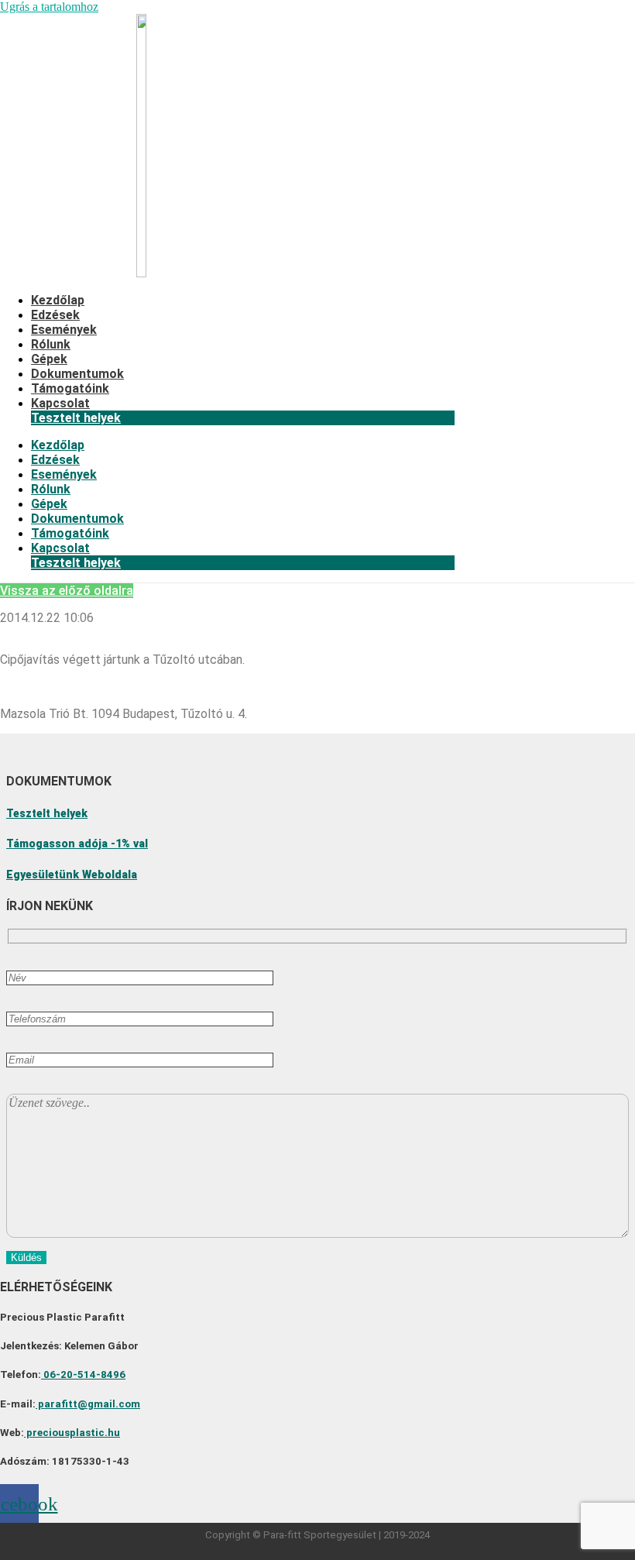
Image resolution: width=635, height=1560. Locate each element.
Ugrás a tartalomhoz (49, 6)
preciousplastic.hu (72, 1432)
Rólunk (50, 344)
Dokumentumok (77, 373)
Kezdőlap (57, 300)
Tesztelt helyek (76, 418)
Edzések (55, 315)
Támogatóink (70, 388)
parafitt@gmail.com (88, 1404)
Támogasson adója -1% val (77, 843)
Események (64, 329)
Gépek (49, 359)
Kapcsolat (60, 403)
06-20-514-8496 (83, 1374)
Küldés (26, 1257)
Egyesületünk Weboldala (71, 874)
